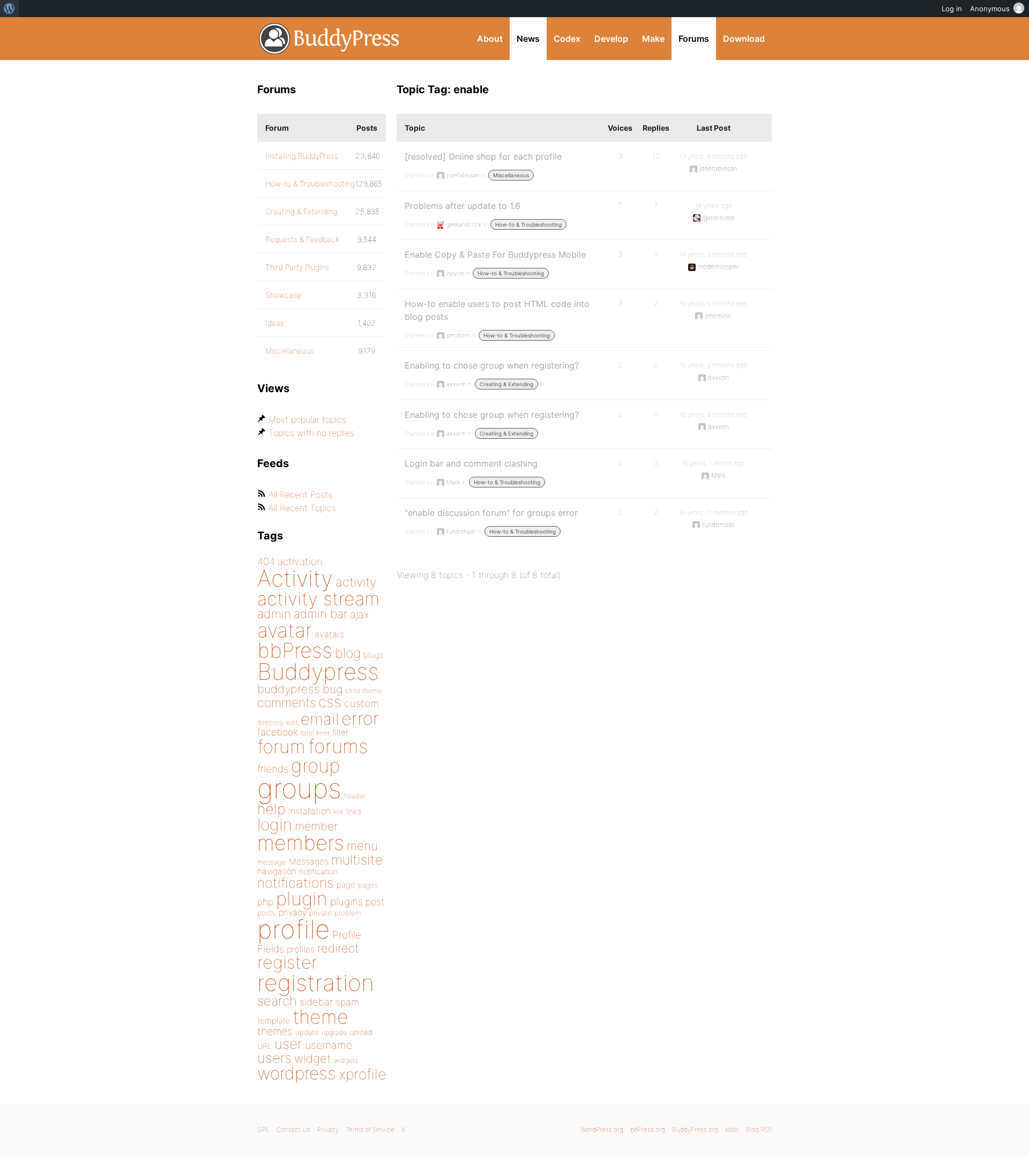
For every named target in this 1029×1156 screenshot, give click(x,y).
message (271, 862)
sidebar (316, 1002)
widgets (346, 1060)
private (320, 913)
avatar (284, 630)
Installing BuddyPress (301, 155)
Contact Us (293, 1129)
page (346, 885)
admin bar (320, 613)
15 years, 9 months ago (713, 365)
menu (362, 845)
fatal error (315, 733)
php (265, 901)
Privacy (328, 1129)
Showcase (283, 294)
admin (274, 613)
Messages (309, 861)
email (320, 719)
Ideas (274, 322)
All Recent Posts (300, 494)
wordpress (296, 1073)
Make (653, 38)
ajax (359, 614)
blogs (373, 655)
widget (312, 1058)
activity (355, 582)
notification (318, 871)
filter (340, 732)
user (288, 1043)
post (375, 901)
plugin (301, 898)
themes (275, 1031)
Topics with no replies (311, 432)
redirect (338, 948)
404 (266, 562)
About (490, 38)
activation (300, 562)
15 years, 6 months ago (713, 303)
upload (360, 1032)
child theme (363, 691)
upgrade (334, 1033)
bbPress (294, 650)
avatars (329, 634)
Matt (732, 1129)
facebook (277, 732)
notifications (295, 882)
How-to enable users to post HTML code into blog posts (497, 310)
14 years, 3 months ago (713, 254)
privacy (293, 912)
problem (347, 913)
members (300, 842)
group (315, 765)
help (271, 809)
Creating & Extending (506, 384)
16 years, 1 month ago (713, 463)
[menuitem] (9, 8)
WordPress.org (602, 1129)
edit (292, 722)
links (353, 811)
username (328, 1045)
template (273, 1021)
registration (315, 982)
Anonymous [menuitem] (990, 8)
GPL (263, 1129)
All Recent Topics (302, 507)
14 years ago (713, 205)
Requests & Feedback (302, 239)
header (355, 796)
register (287, 962)
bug (332, 689)
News (528, 38)
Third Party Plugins (297, 267)
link (338, 812)
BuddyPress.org (329, 38)
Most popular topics (307, 419)
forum (281, 746)
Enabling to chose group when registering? (492, 365)
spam (347, 1002)
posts (266, 913)
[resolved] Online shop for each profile (483, 156)
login (274, 824)
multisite (357, 860)
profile (293, 929)
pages (368, 885)
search (277, 1001)
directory (270, 722)
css (329, 702)
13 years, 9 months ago (713, 156)
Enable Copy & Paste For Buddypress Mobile (495, 254)
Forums (693, 38)
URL (264, 1046)
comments (286, 702)
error (360, 718)
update (307, 1032)
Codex (567, 38)
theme (320, 1017)
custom (361, 703)
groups (299, 788)
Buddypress (318, 671)
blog (348, 653)
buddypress (288, 689)
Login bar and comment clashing (471, 463)
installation (309, 811)
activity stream (318, 599)
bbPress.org (647, 1129)
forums (338, 746)
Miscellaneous (511, 175)
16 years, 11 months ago (713, 512)
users (274, 1057)
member (316, 826)
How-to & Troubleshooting (528, 224)
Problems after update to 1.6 (462, 205)
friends (272, 768)
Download (744, 38)
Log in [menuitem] (952, 8)
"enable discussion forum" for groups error (491, 512)
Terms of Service (370, 1129)
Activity (295, 578)
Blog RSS (758, 1129)
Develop (611, 38)
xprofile (362, 1074)
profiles (301, 949)
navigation (276, 871)
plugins (346, 901)
